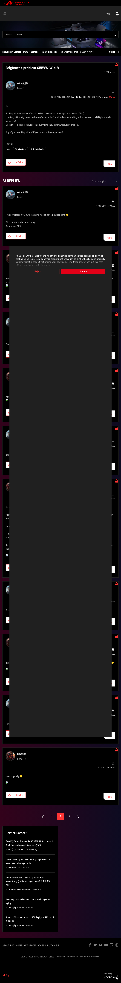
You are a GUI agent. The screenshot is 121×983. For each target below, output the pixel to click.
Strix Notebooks (37, 149)
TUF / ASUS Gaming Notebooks (20, 889)
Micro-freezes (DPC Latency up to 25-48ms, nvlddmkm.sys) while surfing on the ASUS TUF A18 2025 (28, 881)
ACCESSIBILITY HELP (48, 945)
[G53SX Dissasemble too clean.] (116, 181)
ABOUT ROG (8, 945)
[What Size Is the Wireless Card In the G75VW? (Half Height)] (110, 181)
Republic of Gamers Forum (15, 52)
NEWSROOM (30, 945)
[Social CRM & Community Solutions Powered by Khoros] (111, 976)
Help (108, 13)
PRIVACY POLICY (47, 957)
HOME (19, 945)
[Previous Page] (43, 817)
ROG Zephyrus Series (16, 907)
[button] (9, 162)
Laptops (34, 52)
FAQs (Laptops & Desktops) (18, 849)
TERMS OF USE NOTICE (29, 957)
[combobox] (60, 34)
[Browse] (6, 14)
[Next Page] (78, 817)
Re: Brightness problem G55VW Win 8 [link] (77, 52)
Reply (109, 164)
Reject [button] (38, 271)
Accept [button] (83, 271)
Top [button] (7, 975)
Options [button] (113, 52)
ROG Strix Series (49, 52)
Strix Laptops (20, 149)
